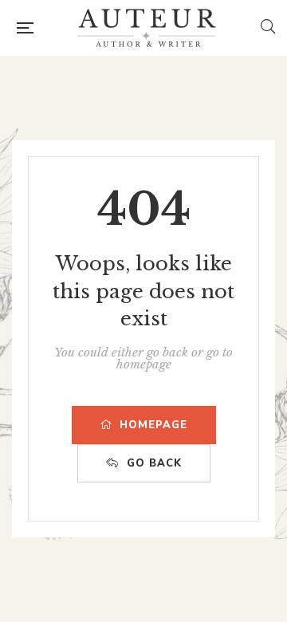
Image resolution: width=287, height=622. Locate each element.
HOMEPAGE (153, 425)
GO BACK (154, 463)
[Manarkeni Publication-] (146, 28)
